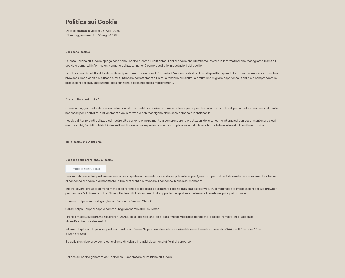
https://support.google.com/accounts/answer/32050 (115, 201)
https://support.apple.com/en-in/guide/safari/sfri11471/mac (117, 209)
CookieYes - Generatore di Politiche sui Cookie (140, 257)
